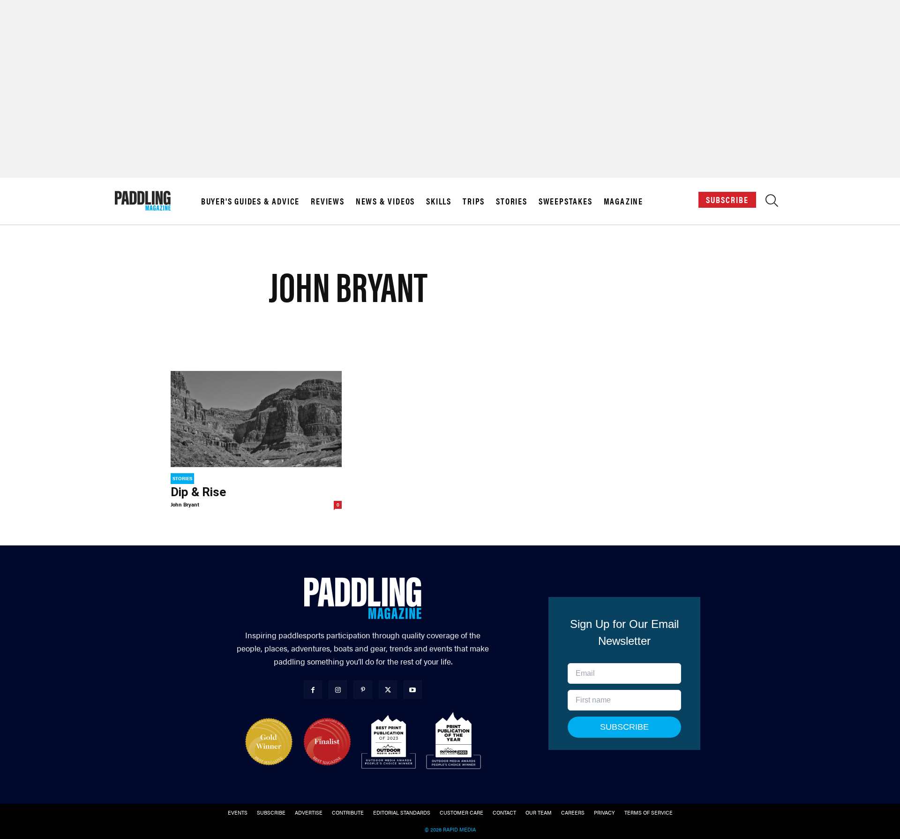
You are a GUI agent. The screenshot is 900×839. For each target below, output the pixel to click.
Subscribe (727, 199)
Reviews (328, 201)
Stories (511, 201)
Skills (438, 201)
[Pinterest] (362, 689)
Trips (474, 201)
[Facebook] (313, 689)
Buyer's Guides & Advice (250, 201)
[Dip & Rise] (256, 419)
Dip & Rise (198, 492)
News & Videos (385, 201)
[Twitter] (388, 689)
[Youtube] (413, 689)
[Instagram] (338, 689)
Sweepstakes (565, 201)
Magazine (623, 201)
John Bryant (185, 504)
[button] (771, 203)
